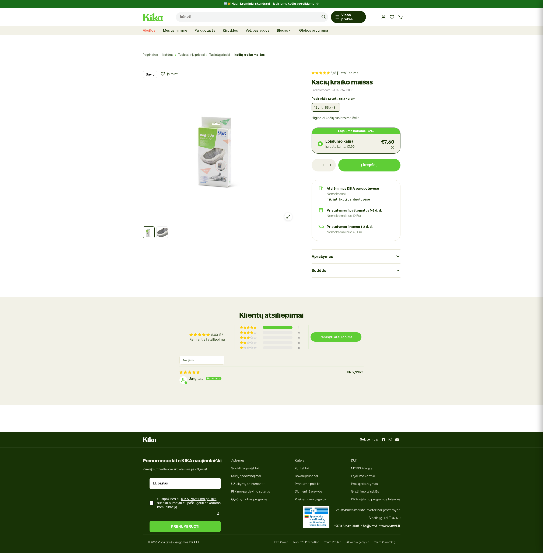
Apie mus (238, 460)
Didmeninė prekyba (308, 491)
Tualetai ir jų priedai (191, 54)
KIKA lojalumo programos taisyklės (375, 499)
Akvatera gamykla (357, 542)
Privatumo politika (307, 483)
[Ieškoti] (323, 17)
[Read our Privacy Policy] (218, 513)
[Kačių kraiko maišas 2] (162, 232)
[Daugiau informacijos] (392, 147)
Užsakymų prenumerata (248, 483)
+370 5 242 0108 (346, 526)
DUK (354, 460)
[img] (189, 372)
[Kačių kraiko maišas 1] (149, 232)
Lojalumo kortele (363, 476)
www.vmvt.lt (390, 526)
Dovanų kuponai (306, 476)
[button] (400, 17)
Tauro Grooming (384, 542)
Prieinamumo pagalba (310, 499)
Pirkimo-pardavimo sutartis (250, 491)
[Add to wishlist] (169, 73)
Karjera (299, 460)
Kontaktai (302, 468)
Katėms (168, 54)
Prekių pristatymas (364, 483)
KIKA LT (194, 542)
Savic (150, 74)
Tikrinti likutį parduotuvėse (348, 199)
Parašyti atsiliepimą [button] (336, 337)
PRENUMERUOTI (185, 526)
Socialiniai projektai (245, 468)
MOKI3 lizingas (361, 468)
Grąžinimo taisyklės (365, 491)
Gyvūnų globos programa (249, 499)
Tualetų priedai (219, 54)
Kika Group (281, 542)
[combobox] (252, 17)
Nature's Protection (306, 542)
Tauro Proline (332, 542)
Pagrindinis (150, 54)
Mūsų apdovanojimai (246, 476)
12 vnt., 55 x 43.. (325, 107)
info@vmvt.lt (370, 526)
